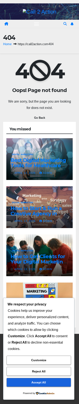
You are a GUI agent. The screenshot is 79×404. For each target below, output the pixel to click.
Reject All (39, 371)
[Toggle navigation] (36, 24)
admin (47, 172)
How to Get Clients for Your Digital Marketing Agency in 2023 (38, 261)
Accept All (38, 382)
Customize (38, 360)
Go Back (39, 117)
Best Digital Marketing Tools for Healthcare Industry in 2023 (38, 165)
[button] (65, 24)
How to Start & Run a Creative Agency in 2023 (36, 213)
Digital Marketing (22, 154)
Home (7, 44)
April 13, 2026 (25, 172)
